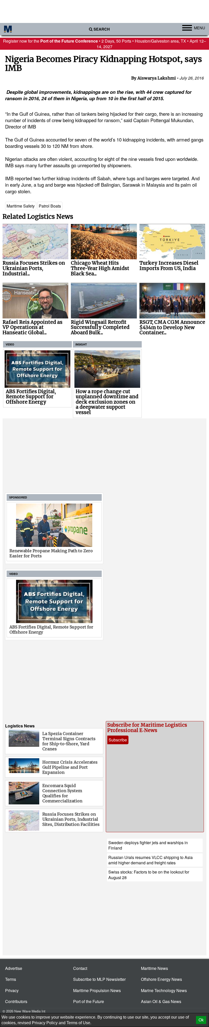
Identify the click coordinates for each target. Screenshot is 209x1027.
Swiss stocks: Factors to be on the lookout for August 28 (148, 874)
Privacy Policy (45, 1023)
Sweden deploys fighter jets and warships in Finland (148, 845)
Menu (199, 27)
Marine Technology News (164, 990)
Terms (10, 979)
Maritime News (154, 968)
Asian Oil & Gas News (161, 1001)
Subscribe (118, 740)
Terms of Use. (79, 1023)
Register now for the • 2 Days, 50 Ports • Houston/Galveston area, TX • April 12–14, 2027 (104, 43)
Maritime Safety (21, 206)
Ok (201, 1020)
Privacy (12, 990)
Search (102, 29)
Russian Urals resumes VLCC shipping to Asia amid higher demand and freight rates (150, 860)
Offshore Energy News (161, 979)
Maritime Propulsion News (97, 990)
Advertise (13, 968)
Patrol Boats (50, 206)
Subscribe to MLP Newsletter (99, 979)
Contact (80, 968)
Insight (81, 344)
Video (10, 344)
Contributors (16, 1001)
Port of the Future (88, 1001)
